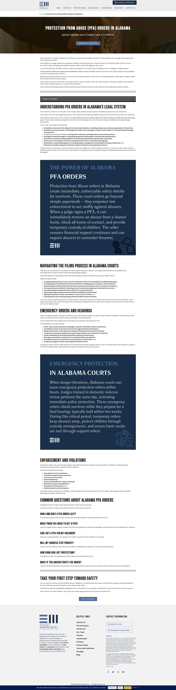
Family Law (80, 629)
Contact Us (81, 622)
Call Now (80, 642)
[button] (108, 672)
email (41, 647)
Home (41, 14)
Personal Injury (82, 626)
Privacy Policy (82, 645)
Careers (79, 635)
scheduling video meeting (49, 649)
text (64, 645)
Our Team (80, 632)
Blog (78, 655)
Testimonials (81, 639)
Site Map (80, 652)
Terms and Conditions (85, 648)
